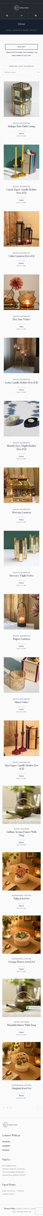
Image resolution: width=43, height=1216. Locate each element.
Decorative (25, 123)
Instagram (6, 1146)
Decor (16, 123)
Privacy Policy (9, 1208)
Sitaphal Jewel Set (21, 1088)
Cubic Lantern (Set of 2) (21, 256)
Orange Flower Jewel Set (21, 961)
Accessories (17, 895)
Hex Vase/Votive (21, 319)
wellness (25, 829)
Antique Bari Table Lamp (21, 126)
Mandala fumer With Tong (21, 1025)
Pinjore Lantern (21, 639)
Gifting (27, 895)
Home (8, 30)
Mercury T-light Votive (21, 575)
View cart (21, 47)
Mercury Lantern (21, 512)
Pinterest (5, 1150)
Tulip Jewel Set (21, 898)
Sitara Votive (21, 702)
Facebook (6, 1141)
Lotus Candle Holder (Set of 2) (21, 382)
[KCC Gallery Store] (21, 7)
